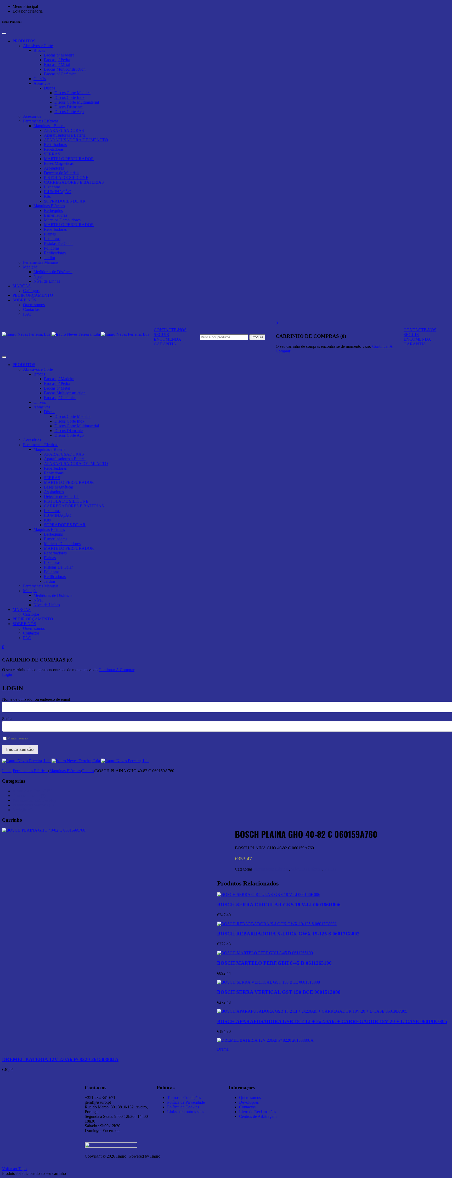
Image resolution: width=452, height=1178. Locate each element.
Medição (30, 267)
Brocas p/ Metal (57, 64)
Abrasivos (41, 83)
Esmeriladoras (55, 215)
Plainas (50, 234)
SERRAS (52, 154)
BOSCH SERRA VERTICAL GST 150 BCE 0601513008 (279, 992)
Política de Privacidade (186, 1102)
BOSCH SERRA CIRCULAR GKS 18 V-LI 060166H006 (279, 904)
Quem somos (34, 304)
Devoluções (249, 1102)
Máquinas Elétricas (49, 206)
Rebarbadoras (55, 144)
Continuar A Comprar (116, 669)
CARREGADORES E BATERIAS (74, 182)
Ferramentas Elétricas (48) (34, 800)
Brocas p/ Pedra (57, 60)
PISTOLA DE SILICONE (66, 177)
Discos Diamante (68, 107)
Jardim (49, 257)
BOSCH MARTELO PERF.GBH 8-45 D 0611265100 (274, 963)
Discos (49, 88)
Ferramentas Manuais (40, 262)
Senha (7, 718)
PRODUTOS (24, 41)
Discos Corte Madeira (72, 93)
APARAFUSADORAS (64, 130)
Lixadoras (52, 187)
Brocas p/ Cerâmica (60, 74)
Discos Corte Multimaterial (76, 102)
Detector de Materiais (61, 173)
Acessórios (32, 116)
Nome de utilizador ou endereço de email (36, 699)
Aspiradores (54, 168)
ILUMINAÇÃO (57, 191)
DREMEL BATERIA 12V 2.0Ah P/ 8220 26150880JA (60, 1059)
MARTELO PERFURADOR (69, 158)
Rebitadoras (54, 149)
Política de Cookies (183, 1107)
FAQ (27, 314)
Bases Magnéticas (59, 163)
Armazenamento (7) (29, 795)
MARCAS (22, 286)
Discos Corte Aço (69, 111)
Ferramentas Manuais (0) (33, 805)
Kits (47, 196)
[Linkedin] (307, 1086)
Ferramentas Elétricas (40, 121)
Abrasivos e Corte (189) (32, 791)
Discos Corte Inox (69, 97)
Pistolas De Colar (58, 243)
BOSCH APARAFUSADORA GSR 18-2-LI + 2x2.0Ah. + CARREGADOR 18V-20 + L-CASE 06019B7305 (332, 1021)
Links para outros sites (185, 1111)
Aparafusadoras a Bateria (65, 135)
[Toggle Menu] (4, 33)
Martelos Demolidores (62, 220)
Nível (38, 276)
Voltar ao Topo (14, 1168)
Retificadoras (55, 253)
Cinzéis (39, 78)
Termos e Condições (184, 1097)
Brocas (39, 50)
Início (7, 770)
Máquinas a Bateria (49, 126)
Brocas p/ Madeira (59, 55)
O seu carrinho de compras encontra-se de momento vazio (323, 346)
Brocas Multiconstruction (65, 69)
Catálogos (31, 290)
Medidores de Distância (52, 272)
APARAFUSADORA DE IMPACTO (76, 140)
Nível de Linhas (46, 281)
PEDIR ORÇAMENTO (33, 295)
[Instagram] (321, 1086)
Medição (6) (23, 809)
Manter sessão (17, 738)
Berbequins (53, 210)
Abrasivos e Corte (38, 45)
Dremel (223, 1049)
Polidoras (51, 248)
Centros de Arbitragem (257, 1116)
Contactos (31, 309)
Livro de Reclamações (257, 1111)
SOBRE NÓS (24, 300)
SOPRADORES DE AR (65, 201)
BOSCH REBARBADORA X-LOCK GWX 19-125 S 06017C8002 (288, 933)
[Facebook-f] (335, 1086)
